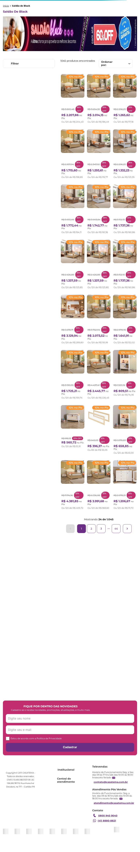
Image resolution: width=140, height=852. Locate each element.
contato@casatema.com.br (111, 781)
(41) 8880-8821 (107, 820)
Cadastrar (70, 747)
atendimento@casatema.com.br (114, 802)
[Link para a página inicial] (6, 6)
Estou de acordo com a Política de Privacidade (36, 738)
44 (116, 528)
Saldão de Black (21, 6)
